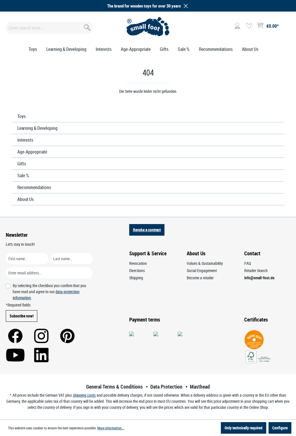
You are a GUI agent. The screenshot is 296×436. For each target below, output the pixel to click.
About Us (25, 199)
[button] (184, 6)
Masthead (200, 386)
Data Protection (166, 386)
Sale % (23, 175)
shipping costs (84, 395)
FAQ (247, 263)
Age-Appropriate (32, 152)
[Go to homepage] (147, 26)
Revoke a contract (147, 229)
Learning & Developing (37, 128)
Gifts (21, 163)
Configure (280, 428)
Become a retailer (200, 277)
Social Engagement (202, 270)
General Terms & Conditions (114, 386)
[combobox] (49, 28)
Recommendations (34, 187)
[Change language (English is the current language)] (285, 27)
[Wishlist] (249, 26)
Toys (21, 116)
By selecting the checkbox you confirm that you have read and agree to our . (49, 291)
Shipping (136, 277)
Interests (25, 140)
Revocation (138, 263)
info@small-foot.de (259, 277)
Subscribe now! (22, 316)
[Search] (86, 26)
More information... (110, 428)
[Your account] (237, 26)
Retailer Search (256, 270)
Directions (137, 270)
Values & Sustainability (205, 263)
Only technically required (243, 428)
